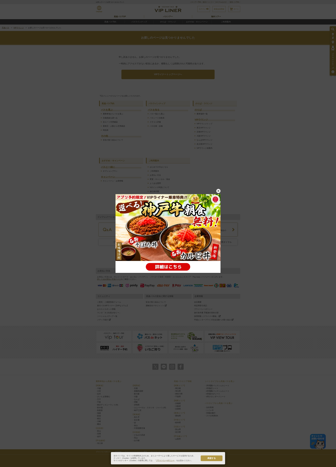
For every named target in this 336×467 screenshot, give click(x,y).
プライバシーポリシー (165, 460)
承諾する (211, 458)
